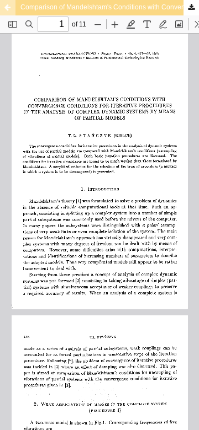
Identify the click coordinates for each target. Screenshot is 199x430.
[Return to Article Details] (7, 7)
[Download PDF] (191, 7)
